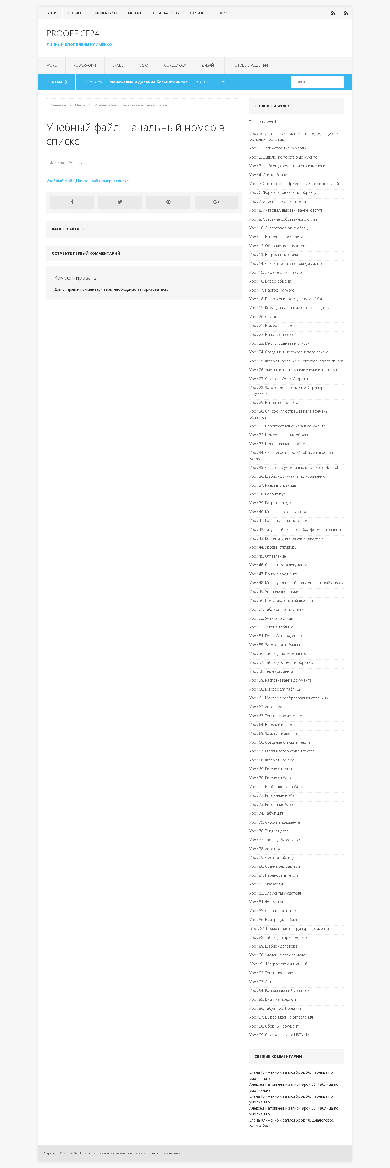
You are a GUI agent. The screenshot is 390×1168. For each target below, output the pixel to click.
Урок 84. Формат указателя (273, 901)
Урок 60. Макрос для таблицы (275, 689)
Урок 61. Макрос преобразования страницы (288, 697)
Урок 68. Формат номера (271, 760)
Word (51, 65)
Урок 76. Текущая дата (268, 830)
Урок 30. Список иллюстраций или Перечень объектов (288, 414)
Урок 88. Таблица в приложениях (278, 937)
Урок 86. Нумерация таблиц (273, 919)
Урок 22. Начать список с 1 (273, 334)
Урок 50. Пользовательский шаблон (281, 600)
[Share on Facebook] (72, 202)
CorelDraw (175, 65)
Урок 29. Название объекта (273, 402)
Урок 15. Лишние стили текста (275, 272)
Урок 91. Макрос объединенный (278, 963)
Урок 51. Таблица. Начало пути (276, 609)
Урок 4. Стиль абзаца (268, 174)
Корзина (197, 13)
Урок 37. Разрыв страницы (273, 485)
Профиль (222, 13)
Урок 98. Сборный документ (274, 1026)
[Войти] (333, 13)
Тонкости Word (262, 121)
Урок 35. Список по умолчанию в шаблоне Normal (293, 467)
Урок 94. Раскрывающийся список (279, 990)
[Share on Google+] (216, 202)
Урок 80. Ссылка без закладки (275, 866)
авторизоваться (152, 289)
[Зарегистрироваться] (346, 13)
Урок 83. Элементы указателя (275, 893)
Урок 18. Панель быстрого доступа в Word (287, 298)
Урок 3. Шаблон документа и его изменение (288, 165)
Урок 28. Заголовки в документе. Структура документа (287, 390)
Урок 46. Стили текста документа (278, 564)
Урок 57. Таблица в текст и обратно (281, 662)
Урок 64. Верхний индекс (271, 724)
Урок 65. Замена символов (273, 733)
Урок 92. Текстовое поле (271, 972)
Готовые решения (250, 65)
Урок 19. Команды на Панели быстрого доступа (291, 307)
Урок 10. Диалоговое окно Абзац (278, 227)
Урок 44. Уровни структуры (273, 547)
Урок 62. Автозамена (268, 706)
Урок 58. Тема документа (271, 671)
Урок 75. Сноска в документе (274, 822)
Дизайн (209, 65)
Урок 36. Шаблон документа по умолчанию (287, 476)
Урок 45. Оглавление (267, 556)
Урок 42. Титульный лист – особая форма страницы (295, 529)
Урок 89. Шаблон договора (273, 946)
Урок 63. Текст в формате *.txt (276, 715)
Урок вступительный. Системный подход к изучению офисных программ (295, 136)
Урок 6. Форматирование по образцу (282, 192)
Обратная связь (166, 13)
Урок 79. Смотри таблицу (271, 857)
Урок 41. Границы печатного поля (279, 520)
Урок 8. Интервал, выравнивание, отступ (285, 210)
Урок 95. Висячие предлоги (273, 999)
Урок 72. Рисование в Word (273, 795)
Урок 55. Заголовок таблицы (274, 644)
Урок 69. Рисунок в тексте (271, 768)
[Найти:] (317, 81)
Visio (143, 65)
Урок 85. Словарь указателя (273, 910)
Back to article (68, 229)
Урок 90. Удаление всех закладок (278, 954)
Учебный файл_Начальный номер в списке (87, 180)
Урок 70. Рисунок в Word (270, 777)
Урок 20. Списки (263, 316)
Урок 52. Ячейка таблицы (271, 618)
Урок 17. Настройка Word (271, 290)
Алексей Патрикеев (266, 1084)
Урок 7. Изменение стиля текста (277, 201)
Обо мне (75, 13)
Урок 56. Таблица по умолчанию (277, 653)
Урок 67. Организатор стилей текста (281, 751)
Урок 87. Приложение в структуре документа (289, 928)
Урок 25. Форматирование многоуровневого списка (296, 360)
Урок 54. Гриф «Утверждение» (275, 635)
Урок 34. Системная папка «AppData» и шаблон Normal (291, 455)
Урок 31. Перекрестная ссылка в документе (287, 426)
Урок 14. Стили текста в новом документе (286, 263)
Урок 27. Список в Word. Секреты (278, 378)
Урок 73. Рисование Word (271, 804)
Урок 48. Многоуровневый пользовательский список (296, 582)
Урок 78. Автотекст (266, 848)
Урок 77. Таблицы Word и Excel (276, 839)
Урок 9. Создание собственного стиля (283, 219)
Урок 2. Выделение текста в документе (283, 157)
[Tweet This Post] (120, 202)
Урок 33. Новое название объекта (279, 443)
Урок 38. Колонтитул (267, 494)
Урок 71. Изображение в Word (276, 786)
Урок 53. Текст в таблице (271, 627)
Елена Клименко (264, 1072)
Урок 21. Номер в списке (271, 325)
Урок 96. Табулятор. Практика (275, 1008)
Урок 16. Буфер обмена (270, 281)
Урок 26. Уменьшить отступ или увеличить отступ (293, 369)
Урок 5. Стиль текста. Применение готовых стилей (294, 183)
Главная (50, 13)
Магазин (135, 13)
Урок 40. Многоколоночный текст (279, 511)
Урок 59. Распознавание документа (280, 680)
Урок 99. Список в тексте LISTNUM (279, 1034)
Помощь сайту (105, 13)
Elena (59, 162)
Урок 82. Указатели (266, 884)
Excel (117, 65)
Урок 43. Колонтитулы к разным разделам (286, 538)
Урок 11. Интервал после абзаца (278, 236)
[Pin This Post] (168, 202)
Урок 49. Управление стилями (275, 591)
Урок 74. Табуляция (266, 813)
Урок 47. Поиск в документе (273, 573)
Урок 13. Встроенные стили (273, 254)
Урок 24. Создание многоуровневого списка (288, 351)
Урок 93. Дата (261, 981)
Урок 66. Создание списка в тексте (279, 742)
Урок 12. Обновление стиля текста (279, 245)
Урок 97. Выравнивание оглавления (281, 1017)
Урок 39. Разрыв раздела (271, 502)
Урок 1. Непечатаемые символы (277, 148)
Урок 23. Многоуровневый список (279, 343)
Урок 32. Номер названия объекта (280, 434)
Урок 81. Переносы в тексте (274, 875)
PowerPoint (84, 65)
